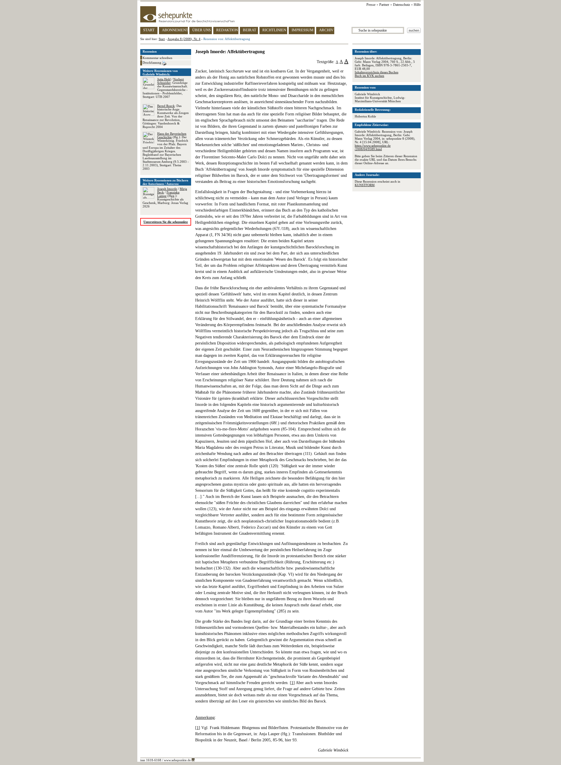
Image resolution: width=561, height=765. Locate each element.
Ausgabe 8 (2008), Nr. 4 (183, 39)
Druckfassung (152, 62)
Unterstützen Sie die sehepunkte (165, 222)
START (149, 30)
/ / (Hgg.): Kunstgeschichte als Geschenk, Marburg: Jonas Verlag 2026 (165, 197)
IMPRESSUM (303, 30)
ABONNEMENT (175, 30)
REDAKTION (227, 30)
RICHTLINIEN (274, 30)
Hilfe (417, 5)
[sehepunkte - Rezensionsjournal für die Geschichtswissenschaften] (280, 14)
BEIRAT (249, 30)
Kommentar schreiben (157, 58)
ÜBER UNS (201, 30)
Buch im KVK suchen (369, 75)
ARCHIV (326, 30)
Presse (370, 5)
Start (162, 39)
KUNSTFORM (365, 185)
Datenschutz (401, 5)
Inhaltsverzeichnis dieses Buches (376, 72)
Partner (384, 5)
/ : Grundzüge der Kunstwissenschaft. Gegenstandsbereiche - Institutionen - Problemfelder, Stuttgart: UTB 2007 (165, 87)
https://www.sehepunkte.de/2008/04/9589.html (373, 147)
